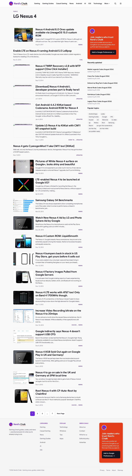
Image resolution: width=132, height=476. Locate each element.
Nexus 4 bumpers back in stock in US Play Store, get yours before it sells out (57, 255)
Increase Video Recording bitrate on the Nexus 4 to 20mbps (58, 312)
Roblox (96, 123)
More (106, 3)
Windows (63, 431)
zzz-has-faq (92, 128)
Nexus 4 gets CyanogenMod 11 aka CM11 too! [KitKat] (43, 146)
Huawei (91, 120)
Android (79, 3)
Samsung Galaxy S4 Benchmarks (54, 200)
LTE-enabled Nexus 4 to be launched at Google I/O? (57, 181)
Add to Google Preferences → (103, 52)
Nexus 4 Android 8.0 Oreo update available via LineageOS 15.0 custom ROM (56, 32)
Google (104, 117)
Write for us (83, 435)
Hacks (74, 325)
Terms (108, 470)
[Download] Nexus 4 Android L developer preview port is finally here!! (57, 88)
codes (103, 114)
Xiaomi (91, 125)
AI (85, 3)
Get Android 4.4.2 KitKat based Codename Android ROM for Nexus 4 (56, 106)
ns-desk (114, 120)
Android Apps (93, 114)
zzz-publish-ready (94, 131)
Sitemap (120, 470)
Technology (98, 3)
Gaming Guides (48, 3)
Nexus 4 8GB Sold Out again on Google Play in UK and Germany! (57, 353)
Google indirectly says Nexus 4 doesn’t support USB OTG (57, 333)
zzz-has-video (104, 128)
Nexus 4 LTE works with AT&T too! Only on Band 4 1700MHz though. (57, 294)
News (72, 3)
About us (82, 427)
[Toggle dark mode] (120, 3)
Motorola (105, 120)
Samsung (111, 123)
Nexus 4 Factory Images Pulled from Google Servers (56, 273)
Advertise (82, 442)
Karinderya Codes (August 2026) (98, 94)
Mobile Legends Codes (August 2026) (100, 69)
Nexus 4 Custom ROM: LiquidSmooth (56, 236)
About (114, 470)
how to (71, 140)
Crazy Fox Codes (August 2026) (98, 76)
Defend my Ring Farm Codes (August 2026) (102, 83)
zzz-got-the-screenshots (104, 125)
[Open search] (115, 3)
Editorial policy (84, 438)
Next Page (60, 413)
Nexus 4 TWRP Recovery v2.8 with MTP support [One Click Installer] (58, 67)
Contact (82, 431)
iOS (89, 3)
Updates (79, 99)
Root (103, 123)
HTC (111, 117)
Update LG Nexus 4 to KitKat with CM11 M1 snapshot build (58, 127)
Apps (61, 438)
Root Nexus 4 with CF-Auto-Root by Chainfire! (56, 392)
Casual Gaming (61, 3)
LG (98, 120)
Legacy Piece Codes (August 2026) (99, 101)
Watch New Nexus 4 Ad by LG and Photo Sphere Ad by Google (58, 219)
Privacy (102, 470)
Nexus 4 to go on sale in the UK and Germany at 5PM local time (55, 374)
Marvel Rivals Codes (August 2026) (99, 88)
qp (89, 123)
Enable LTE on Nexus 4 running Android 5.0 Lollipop (42, 50)
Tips (81, 60)
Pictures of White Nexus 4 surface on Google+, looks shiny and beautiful (56, 163)
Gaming (37, 3)
